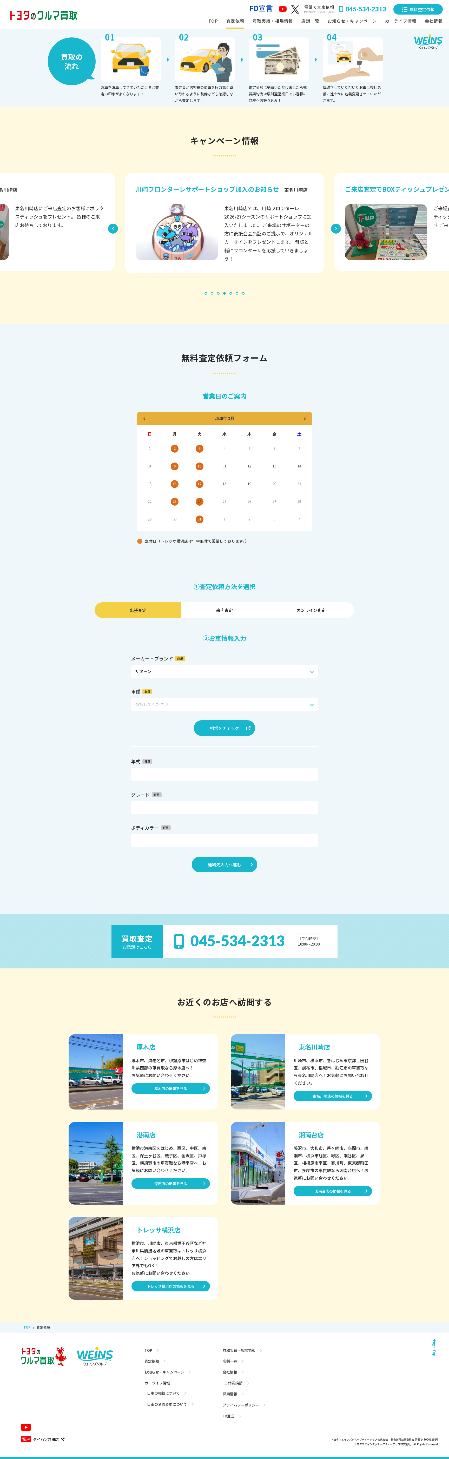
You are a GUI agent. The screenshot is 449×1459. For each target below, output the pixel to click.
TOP (213, 21)
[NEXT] (304, 418)
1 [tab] (206, 295)
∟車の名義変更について (167, 1404)
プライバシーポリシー (241, 1405)
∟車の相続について (163, 1393)
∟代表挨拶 (232, 1382)
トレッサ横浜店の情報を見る (170, 1286)
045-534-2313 (366, 9)
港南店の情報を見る (170, 1183)
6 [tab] (237, 295)
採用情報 (230, 1393)
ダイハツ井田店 (46, 1439)
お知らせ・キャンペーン (352, 21)
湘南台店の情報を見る (333, 1191)
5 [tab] (231, 295)
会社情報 (230, 1372)
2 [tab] (212, 295)
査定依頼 (235, 21)
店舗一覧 (310, 21)
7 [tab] (243, 295)
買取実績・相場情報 (273, 21)
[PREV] (144, 418)
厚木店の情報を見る (170, 1088)
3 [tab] (218, 295)
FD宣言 (228, 1415)
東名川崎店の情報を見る (333, 1096)
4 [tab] (224, 295)
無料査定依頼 (422, 9)
